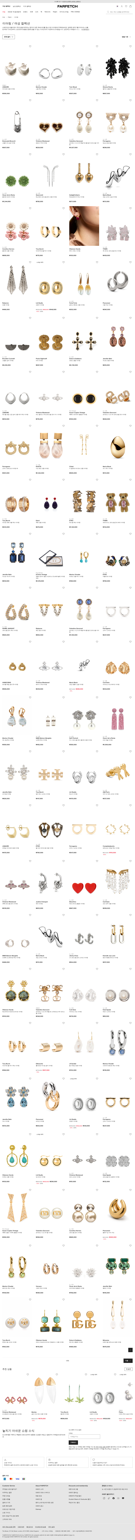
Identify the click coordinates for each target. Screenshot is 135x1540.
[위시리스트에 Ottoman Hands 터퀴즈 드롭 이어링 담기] (30, 1134)
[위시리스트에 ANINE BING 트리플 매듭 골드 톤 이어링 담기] (30, 642)
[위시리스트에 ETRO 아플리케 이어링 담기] (130, 534)
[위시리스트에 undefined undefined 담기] (28, 1374)
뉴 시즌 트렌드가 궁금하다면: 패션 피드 (115, 1489)
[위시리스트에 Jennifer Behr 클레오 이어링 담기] (130, 1245)
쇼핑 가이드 (8, 1462)
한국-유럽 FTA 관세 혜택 (10, 1516)
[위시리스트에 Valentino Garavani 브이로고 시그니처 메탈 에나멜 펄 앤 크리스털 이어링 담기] (97, 100)
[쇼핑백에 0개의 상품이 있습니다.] (130, 6)
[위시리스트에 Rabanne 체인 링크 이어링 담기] (63, 588)
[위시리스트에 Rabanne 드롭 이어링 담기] (30, 262)
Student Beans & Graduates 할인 (80, 1499)
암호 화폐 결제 (7, 1506)
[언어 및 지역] (117, 6)
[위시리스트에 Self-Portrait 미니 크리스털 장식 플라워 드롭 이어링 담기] (97, 697)
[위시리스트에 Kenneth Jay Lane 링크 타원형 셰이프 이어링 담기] (130, 915)
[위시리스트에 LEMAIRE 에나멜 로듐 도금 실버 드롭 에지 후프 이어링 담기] (30, 372)
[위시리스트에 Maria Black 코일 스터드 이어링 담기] (63, 915)
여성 (3, 17)
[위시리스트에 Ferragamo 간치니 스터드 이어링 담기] (130, 588)
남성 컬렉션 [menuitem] (17, 6)
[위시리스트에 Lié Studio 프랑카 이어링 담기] (63, 262)
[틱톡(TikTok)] (109, 1498)
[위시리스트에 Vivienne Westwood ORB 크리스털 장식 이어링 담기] (30, 861)
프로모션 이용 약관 (8, 1509)
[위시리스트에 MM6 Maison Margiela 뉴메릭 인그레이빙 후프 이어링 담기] (30, 915)
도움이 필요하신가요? (100, 1462)
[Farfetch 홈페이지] (67, 6)
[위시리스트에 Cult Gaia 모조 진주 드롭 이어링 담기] (130, 861)
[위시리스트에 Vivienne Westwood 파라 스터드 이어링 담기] (97, 1134)
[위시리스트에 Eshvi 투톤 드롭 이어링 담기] (63, 480)
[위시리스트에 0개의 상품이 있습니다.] (126, 6)
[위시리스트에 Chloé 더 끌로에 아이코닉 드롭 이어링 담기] (97, 426)
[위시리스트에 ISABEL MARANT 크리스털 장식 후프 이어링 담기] (30, 588)
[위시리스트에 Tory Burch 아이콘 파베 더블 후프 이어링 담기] (30, 480)
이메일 (71, 1433)
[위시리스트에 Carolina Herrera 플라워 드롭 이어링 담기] (30, 208)
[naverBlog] (123, 1498)
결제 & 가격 (6, 1502)
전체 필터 (7, 37)
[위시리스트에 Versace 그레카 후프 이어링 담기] (63, 1245)
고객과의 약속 (7, 1519)
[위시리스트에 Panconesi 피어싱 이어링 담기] (63, 1079)
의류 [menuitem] (31, 12)
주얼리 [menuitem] (55, 12)
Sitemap (38, 1509)
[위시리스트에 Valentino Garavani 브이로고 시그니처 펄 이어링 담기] (63, 1190)
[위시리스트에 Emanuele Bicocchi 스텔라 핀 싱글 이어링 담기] (30, 100)
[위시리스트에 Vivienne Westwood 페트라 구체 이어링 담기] (63, 100)
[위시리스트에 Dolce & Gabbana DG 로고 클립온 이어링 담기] (97, 1299)
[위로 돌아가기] (130, 1350)
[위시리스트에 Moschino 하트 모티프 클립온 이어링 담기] (97, 861)
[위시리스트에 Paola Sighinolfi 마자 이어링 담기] (63, 318)
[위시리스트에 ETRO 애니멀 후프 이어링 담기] (97, 480)
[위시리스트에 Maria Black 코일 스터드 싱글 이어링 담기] (130, 154)
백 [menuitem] (41, 12)
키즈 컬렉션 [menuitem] (27, 6)
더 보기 (128, 1369)
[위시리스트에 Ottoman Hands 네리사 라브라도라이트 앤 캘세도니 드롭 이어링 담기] (63, 1299)
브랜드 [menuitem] (25, 12)
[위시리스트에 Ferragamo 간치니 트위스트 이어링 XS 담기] (30, 426)
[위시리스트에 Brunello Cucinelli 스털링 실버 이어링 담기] (30, 318)
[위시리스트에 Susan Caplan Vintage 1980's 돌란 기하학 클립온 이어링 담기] (30, 1190)
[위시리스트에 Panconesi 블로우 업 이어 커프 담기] (130, 1190)
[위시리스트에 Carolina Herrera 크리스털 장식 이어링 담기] (97, 1190)
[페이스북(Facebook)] (113, 1498)
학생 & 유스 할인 (74, 1502)
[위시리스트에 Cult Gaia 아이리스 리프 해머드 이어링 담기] (130, 642)
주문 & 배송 (6, 1496)
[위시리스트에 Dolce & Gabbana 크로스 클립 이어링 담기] (97, 318)
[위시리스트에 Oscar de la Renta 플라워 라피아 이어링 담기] (30, 154)
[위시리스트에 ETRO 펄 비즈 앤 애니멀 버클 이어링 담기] (63, 805)
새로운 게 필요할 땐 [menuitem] (14, 12)
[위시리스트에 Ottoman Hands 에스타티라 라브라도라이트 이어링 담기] (30, 969)
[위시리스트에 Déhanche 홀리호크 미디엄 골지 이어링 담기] (63, 1023)
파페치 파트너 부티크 (43, 1492)
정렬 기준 (125, 37)
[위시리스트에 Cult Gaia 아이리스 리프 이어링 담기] (97, 969)
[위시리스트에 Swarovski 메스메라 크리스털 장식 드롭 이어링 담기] (63, 154)
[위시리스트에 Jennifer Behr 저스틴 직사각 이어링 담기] (30, 534)
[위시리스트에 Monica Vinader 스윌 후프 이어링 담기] (63, 46)
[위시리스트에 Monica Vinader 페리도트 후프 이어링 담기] (30, 1245)
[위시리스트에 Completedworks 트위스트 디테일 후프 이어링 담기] (130, 805)
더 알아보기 (85, 29)
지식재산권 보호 (40, 1527)
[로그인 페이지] (122, 6)
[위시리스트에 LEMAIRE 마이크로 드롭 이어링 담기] (30, 46)
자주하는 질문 (53, 1462)
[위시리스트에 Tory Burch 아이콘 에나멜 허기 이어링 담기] (63, 208)
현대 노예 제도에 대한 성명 (44, 1502)
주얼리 (10, 17)
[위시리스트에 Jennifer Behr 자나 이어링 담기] (30, 1079)
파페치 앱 (39, 1499)
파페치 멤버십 (73, 1492)
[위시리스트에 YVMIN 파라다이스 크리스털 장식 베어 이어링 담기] (130, 480)
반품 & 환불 (6, 1499)
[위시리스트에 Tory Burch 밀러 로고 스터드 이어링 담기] (63, 751)
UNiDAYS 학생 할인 (75, 1496)
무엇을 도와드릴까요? (9, 1489)
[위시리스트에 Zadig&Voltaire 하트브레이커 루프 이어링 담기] (97, 154)
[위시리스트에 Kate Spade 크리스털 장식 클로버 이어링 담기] (130, 1134)
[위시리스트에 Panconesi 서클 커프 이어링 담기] (130, 262)
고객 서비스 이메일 (47, 1531)
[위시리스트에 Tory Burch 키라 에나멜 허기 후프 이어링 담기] (30, 1023)
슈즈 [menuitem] (36, 12)
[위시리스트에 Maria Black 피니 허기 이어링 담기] (130, 426)
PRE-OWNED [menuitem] (75, 12)
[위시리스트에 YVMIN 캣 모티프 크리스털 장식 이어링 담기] (130, 208)
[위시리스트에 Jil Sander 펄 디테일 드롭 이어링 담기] (97, 1023)
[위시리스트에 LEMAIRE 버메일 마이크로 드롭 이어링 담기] (30, 805)
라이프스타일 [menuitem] (64, 12)
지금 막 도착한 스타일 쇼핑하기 (71, 1)
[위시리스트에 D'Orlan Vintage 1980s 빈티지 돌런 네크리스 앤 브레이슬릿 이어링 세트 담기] (63, 534)
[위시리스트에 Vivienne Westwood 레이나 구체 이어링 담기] (63, 642)
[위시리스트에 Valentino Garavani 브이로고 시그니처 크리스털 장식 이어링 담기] (130, 372)
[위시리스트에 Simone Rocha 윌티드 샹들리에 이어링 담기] (130, 46)
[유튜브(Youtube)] (118, 1498)
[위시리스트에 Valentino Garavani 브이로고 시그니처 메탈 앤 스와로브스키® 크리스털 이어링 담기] (63, 969)
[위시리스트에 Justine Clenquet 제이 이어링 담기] (63, 861)
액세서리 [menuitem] (47, 12)
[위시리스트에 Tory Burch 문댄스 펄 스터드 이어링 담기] (30, 1299)
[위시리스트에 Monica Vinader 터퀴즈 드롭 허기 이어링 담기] (97, 534)
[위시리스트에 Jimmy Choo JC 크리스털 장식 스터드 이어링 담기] (97, 915)
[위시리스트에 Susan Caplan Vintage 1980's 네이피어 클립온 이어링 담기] (97, 372)
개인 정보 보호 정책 (102, 1447)
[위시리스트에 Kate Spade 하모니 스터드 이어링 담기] (130, 969)
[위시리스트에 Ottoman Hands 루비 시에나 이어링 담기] (97, 208)
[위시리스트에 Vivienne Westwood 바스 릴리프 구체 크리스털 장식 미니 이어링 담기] (63, 372)
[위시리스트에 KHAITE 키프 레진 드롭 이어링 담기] (63, 426)
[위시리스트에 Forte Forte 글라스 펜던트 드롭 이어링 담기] (97, 262)
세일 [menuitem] (3, 12)
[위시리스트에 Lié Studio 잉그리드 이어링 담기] (63, 1134)
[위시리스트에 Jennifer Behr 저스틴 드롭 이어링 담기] (130, 318)
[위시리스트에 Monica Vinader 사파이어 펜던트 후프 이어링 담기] (130, 1023)
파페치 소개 (39, 1489)
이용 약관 (21, 1527)
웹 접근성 (29, 1527)
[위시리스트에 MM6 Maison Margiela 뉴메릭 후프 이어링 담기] (63, 697)
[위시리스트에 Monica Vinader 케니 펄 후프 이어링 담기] (30, 697)
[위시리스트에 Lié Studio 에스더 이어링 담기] (97, 751)
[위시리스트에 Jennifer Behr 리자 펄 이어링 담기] (30, 751)
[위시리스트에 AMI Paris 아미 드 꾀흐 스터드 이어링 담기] (130, 751)
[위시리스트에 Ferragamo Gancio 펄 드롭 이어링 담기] (130, 100)
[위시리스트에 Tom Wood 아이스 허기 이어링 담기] (97, 46)
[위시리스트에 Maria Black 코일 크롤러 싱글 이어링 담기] (97, 642)
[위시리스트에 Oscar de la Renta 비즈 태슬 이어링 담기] (130, 697)
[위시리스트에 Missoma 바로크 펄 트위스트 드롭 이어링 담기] (130, 1299)
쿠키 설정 (51, 1527)
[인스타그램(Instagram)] (104, 1498)
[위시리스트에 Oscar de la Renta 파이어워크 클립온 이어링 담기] (97, 1245)
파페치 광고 (39, 1506)
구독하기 (73, 1442)
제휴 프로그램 (73, 1489)
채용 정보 (39, 1496)
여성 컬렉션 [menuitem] (6, 6)
